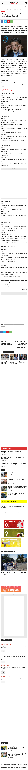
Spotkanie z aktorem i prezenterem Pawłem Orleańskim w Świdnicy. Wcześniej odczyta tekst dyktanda (14, 363)
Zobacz (2, 651)
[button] (25, 2)
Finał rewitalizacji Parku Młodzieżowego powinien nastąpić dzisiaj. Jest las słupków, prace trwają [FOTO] (21, 344)
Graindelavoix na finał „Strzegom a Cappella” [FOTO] (23, 361)
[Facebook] (2, 21)
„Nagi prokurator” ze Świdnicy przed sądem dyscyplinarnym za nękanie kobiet (17, 481)
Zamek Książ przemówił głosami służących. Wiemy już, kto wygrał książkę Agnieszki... (16, 747)
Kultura (8, 9)
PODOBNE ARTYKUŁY (8, 352)
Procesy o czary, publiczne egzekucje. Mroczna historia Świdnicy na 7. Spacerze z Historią (5, 362)
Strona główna (3, 9)
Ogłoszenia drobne (9, 502)
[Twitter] (5, 21)
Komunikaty (6, 448)
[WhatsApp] (11, 21)
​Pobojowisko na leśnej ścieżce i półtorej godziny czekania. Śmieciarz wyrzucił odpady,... (17, 487)
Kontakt (18, 760)
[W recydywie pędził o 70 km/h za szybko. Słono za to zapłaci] (4, 495)
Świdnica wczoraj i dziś (8, 551)
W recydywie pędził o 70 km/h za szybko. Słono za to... (16, 493)
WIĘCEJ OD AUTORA (19, 352)
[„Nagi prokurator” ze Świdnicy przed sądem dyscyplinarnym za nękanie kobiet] (4, 481)
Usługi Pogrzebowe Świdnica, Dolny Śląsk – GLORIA (12, 512)
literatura (22, 324)
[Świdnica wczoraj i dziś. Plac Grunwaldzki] (14, 562)
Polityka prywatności (12, 760)
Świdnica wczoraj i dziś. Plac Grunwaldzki (14, 572)
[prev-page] (13, 367)
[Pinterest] (8, 21)
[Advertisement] (14, 184)
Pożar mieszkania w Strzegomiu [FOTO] (17, 473)
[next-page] (14, 367)
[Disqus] (14, 386)
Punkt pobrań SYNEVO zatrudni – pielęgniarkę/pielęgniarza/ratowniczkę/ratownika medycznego (12, 506)
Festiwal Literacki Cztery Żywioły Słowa (11, 324)
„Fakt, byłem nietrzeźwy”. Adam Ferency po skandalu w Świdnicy (6, 344)
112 (3, 470)
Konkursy (4, 743)
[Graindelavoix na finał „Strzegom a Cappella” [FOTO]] (23, 357)
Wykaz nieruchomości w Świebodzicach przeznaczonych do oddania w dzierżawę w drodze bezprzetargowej (14, 464)
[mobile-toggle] (2, 3)
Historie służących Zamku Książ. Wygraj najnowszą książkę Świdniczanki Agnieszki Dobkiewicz (17, 754)
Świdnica (2, 326)
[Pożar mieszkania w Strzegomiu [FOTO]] (4, 474)
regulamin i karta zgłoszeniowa (9, 90)
